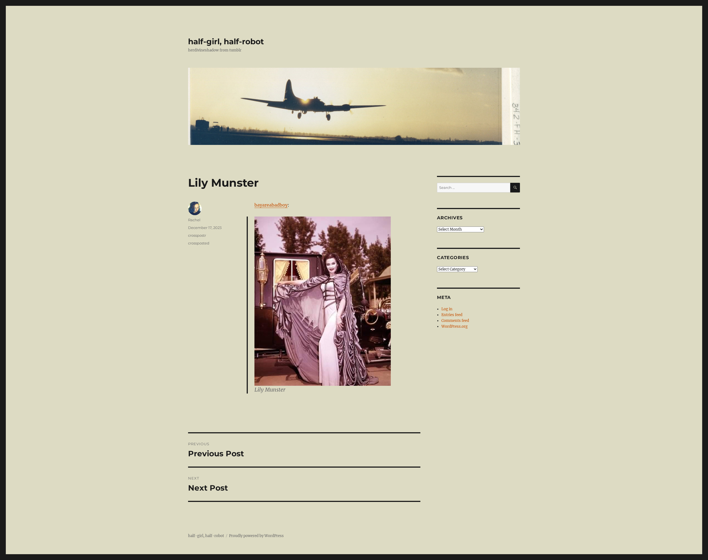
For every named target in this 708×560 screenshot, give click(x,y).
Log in (446, 309)
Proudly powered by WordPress (256, 535)
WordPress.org (454, 326)
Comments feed (455, 320)
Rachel (194, 220)
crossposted (198, 243)
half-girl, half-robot (226, 41)
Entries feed (451, 314)
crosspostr (197, 235)
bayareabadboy (271, 205)
